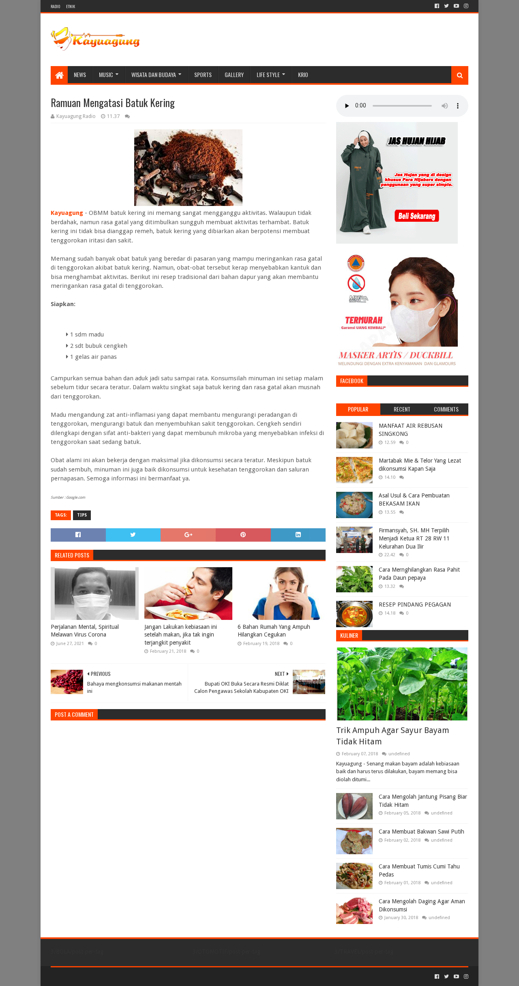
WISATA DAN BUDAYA (153, 74)
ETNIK (70, 6)
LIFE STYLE (268, 74)
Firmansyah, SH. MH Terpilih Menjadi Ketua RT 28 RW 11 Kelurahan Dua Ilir (414, 538)
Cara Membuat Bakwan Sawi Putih (421, 831)
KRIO (303, 74)
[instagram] (465, 6)
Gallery (234, 74)
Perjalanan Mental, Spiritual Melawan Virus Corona (85, 631)
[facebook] (437, 6)
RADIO (55, 6)
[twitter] (446, 6)
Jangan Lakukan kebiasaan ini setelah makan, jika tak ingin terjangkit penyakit (180, 635)
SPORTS (203, 74)
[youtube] (456, 6)
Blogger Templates (142, 976)
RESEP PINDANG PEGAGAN (415, 604)
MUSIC (106, 74)
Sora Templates (95, 976)
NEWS (80, 74)
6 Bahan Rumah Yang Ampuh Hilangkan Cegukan (274, 631)
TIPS (82, 515)
